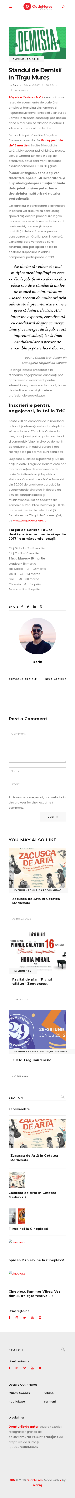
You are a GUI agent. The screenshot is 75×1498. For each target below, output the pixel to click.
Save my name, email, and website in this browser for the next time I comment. (37, 802)
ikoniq (37, 1485)
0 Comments (21, 90)
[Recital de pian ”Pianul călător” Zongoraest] (37, 950)
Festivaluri (40, 1051)
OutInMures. (35, 1480)
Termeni (50, 1401)
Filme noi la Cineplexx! (28, 1229)
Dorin (15, 85)
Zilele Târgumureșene (32, 1060)
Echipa (48, 1393)
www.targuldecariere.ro (30, 520)
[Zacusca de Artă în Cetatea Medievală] (37, 869)
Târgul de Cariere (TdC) (26, 97)
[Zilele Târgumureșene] (37, 1031)
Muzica (37, 890)
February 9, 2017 (32, 85)
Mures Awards (19, 1393)
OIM (13, 1480)
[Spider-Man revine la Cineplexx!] (37, 1248)
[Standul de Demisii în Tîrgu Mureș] (37, 636)
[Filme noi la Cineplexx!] (37, 1216)
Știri (35, 59)
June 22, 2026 (20, 999)
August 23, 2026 (21, 918)
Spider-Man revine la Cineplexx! (36, 1260)
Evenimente (21, 59)
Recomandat (52, 890)
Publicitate (17, 1401)
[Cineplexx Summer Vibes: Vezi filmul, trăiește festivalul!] (37, 1279)
